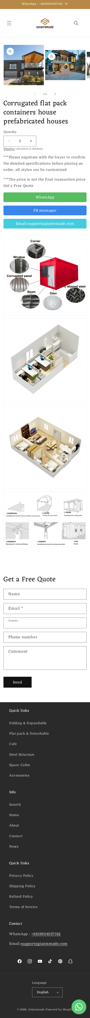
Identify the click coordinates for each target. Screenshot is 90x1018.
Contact (15, 836)
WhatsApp (45, 197)
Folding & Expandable (28, 723)
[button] (9, 23)
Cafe (13, 744)
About (14, 825)
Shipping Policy (22, 886)
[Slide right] (55, 94)
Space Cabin (19, 765)
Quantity (10, 132)
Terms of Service (23, 907)
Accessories (19, 775)
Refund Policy (21, 896)
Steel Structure (22, 754)
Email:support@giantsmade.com (45, 224)
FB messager (45, 210)
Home (14, 815)
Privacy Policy (21, 875)
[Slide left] (35, 94)
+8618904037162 (45, 934)
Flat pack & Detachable (29, 733)
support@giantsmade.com (44, 944)
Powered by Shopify (59, 1009)
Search (15, 804)
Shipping (9, 148)
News (13, 846)
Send (17, 682)
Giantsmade (36, 1009)
